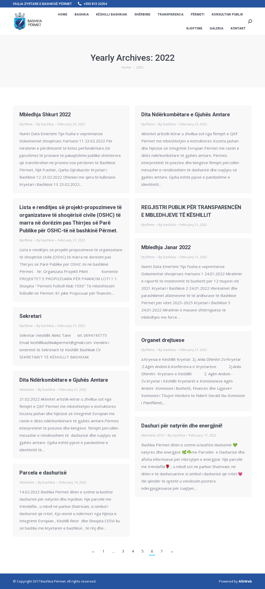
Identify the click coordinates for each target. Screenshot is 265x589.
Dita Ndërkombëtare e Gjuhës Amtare (185, 114)
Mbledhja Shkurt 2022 (45, 114)
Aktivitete (26, 389)
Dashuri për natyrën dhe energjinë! (181, 426)
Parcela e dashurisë (43, 473)
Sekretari (30, 316)
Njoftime (26, 124)
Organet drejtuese (162, 340)
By (45, 124)
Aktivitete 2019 (152, 435)
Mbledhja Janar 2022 (165, 247)
